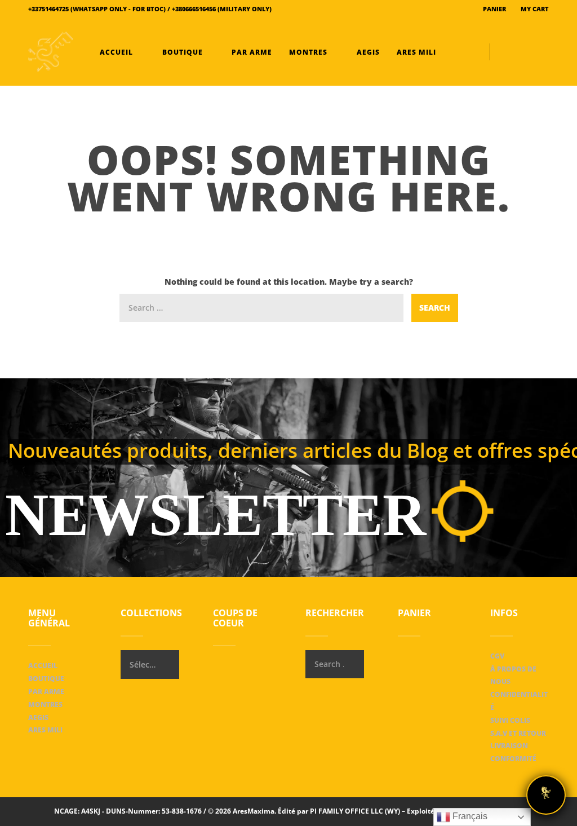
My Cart (534, 9)
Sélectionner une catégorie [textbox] (143, 664)
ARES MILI (415, 52)
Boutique (182, 52)
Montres (308, 52)
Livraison (509, 745)
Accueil (116, 52)
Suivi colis (510, 720)
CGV (497, 656)
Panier (493, 9)
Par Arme (250, 52)
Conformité (513, 758)
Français (468, 816)
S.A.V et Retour (518, 733)
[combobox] (150, 664)
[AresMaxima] (50, 52)
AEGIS (367, 52)
